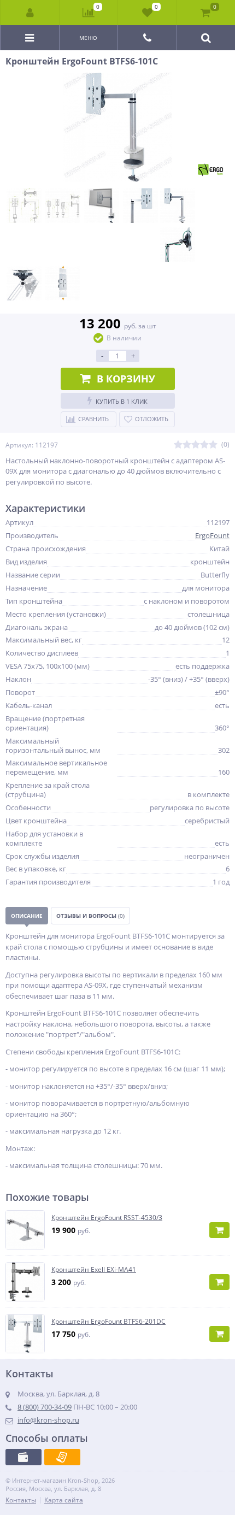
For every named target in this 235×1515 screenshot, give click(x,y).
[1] (178, 445)
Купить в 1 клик (122, 401)
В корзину (126, 378)
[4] (204, 445)
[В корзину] (219, 1230)
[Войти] (30, 12)
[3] (195, 445)
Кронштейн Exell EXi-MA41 (93, 1269)
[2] (187, 445)
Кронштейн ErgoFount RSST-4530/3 (106, 1217)
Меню (88, 38)
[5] (213, 445)
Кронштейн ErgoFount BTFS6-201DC (108, 1321)
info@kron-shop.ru (48, 1420)
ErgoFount (212, 535)
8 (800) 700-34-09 (44, 1407)
